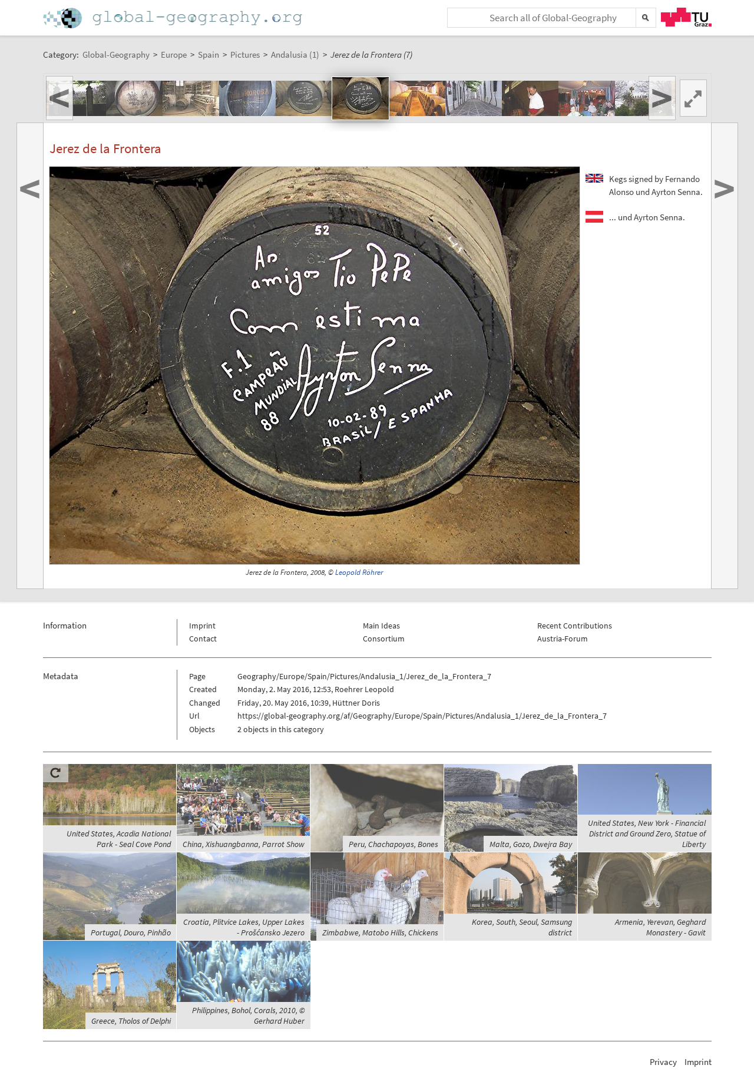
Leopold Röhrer (359, 572)
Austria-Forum (562, 638)
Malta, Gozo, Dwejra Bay (531, 844)
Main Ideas (381, 625)
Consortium (384, 638)
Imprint (202, 625)
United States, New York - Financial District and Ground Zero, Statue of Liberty (647, 833)
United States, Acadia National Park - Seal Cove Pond (119, 838)
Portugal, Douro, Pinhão (131, 932)
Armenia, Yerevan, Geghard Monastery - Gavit (660, 927)
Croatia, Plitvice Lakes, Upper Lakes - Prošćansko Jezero (244, 927)
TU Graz (686, 17)
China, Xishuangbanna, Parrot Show (244, 844)
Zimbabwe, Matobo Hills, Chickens (380, 932)
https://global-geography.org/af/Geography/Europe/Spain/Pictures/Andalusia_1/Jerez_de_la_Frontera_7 (422, 715)
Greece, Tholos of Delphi (131, 1021)
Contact (203, 638)
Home (174, 18)
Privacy (663, 1061)
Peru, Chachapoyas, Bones (393, 844)
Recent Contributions (574, 625)
